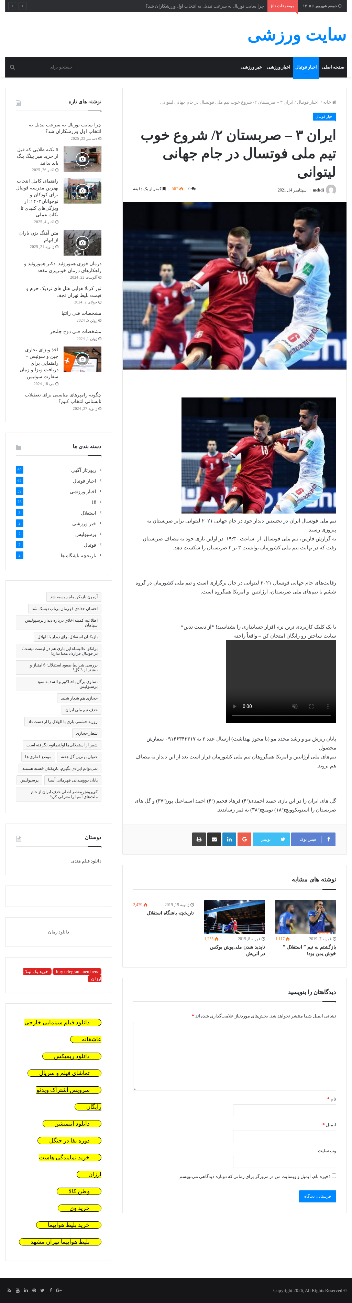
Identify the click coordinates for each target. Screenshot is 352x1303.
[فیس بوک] (50, 1291)
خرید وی (79, 1208)
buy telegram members (77, 971)
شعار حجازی (87, 733)
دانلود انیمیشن (72, 1123)
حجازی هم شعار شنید (79, 698)
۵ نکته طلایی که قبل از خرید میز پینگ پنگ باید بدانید (37, 156)
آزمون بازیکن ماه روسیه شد (74, 596)
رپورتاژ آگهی (83, 470)
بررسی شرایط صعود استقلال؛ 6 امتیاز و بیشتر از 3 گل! (64, 667)
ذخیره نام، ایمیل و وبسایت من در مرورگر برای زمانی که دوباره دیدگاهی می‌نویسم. (254, 1176)
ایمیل (329, 1124)
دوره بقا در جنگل (69, 1140)
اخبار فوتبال (306, 67)
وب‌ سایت (327, 1150)
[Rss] (9, 1291)
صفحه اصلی (333, 67)
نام (331, 1099)
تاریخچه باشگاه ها (78, 555)
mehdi (318, 190)
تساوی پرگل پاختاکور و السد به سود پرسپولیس (67, 684)
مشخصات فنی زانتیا (81, 313)
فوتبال (90, 545)
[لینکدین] (26, 1291)
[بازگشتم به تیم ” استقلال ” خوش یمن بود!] (305, 917)
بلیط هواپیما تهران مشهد (60, 1242)
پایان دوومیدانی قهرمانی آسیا (73, 780)
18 (93, 502)
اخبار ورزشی (278, 67)
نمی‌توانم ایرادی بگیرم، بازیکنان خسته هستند (60, 768)
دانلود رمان (58, 931)
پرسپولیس (85, 534)
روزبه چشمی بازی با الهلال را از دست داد (63, 721)
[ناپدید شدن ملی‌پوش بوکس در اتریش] (234, 917)
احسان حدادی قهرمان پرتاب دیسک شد (65, 608)
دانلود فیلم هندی (86, 861)
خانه (327, 102)
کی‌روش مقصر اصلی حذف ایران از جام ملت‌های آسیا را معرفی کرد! (64, 794)
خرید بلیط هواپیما (69, 1225)
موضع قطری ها (38, 756)
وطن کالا (79, 1191)
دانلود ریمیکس (72, 1056)
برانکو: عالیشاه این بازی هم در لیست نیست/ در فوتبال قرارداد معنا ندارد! (60, 651)
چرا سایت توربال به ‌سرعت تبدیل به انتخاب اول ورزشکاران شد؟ (204, 6)
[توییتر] (42, 1291)
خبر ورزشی (251, 67)
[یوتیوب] (17, 1291)
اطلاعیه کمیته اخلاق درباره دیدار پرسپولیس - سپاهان (60, 623)
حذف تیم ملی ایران (81, 709)
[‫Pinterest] (34, 1291)
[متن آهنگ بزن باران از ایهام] (82, 243)
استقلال (88, 513)
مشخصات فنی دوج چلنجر (75, 331)
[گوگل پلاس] (59, 1291)
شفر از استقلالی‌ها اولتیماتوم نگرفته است (62, 745)
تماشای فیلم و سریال (64, 1073)
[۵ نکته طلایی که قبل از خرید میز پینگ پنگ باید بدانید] (82, 159)
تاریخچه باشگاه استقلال (170, 913)
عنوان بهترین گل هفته (79, 756)
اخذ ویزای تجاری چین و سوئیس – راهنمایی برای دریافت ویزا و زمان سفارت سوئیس (39, 363)
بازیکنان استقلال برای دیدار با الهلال (67, 636)
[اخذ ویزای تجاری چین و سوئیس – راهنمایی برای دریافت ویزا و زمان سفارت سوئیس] (82, 359)
